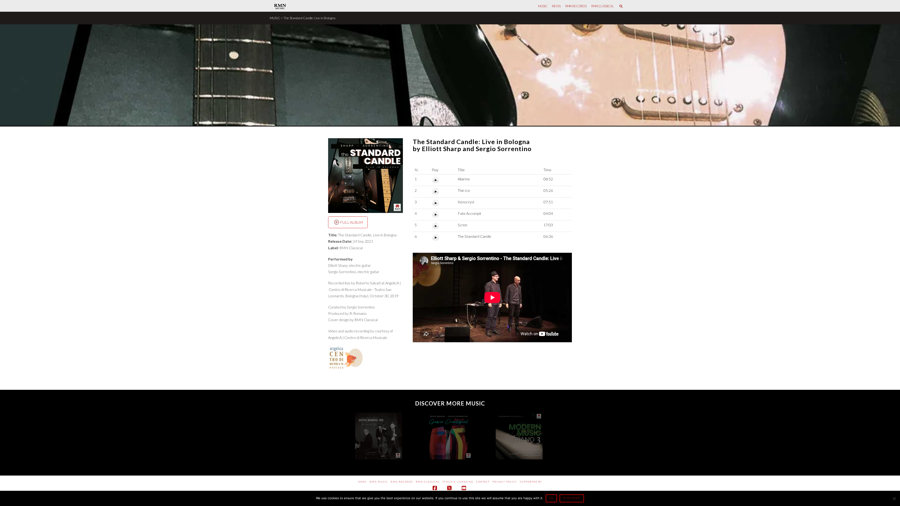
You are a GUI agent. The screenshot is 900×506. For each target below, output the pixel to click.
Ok (551, 498)
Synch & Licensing (457, 481)
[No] (894, 498)
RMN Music (379, 481)
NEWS (362, 481)
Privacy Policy (504, 481)
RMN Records (402, 481)
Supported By (531, 481)
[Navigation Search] (621, 6)
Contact (483, 481)
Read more (572, 498)
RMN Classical (428, 481)
